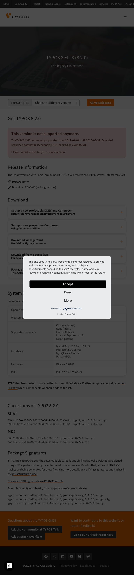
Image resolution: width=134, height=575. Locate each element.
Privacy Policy (71, 314)
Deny (68, 292)
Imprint (60, 314)
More (68, 300)
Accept (68, 284)
